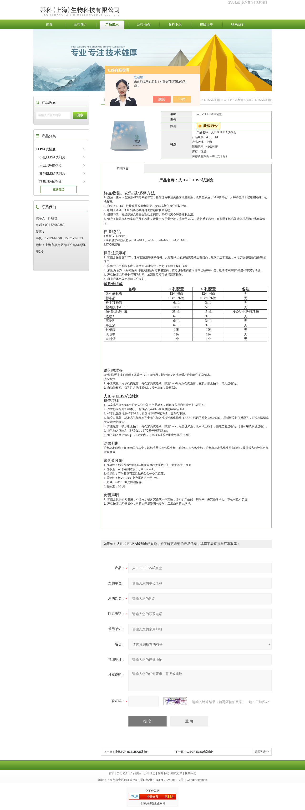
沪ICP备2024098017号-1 (169, 780)
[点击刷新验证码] (175, 701)
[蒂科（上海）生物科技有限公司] (91, 6)
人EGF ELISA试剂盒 (200, 751)
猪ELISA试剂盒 (50, 181)
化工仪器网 (152, 791)
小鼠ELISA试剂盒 (52, 157)
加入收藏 (234, 2)
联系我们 (261, 2)
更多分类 (58, 189)
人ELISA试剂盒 (50, 165)
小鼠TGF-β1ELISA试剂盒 (131, 751)
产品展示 (112, 24)
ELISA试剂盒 (46, 149)
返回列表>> (261, 751)
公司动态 (143, 24)
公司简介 (80, 24)
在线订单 (206, 24)
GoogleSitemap (197, 780)
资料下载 (175, 24)
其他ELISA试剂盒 (52, 173)
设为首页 (247, 2)
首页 (49, 24)
